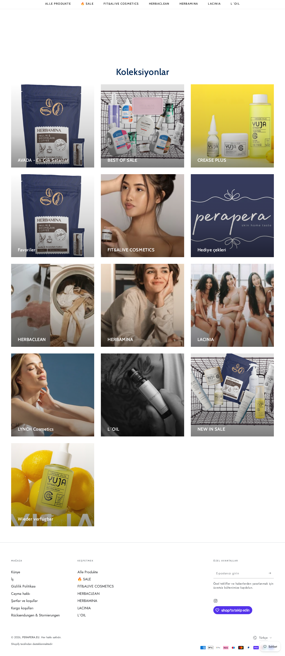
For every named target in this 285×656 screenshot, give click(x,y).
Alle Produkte (87, 572)
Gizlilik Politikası (23, 586)
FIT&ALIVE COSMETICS (95, 586)
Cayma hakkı (20, 593)
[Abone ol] (271, 573)
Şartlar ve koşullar (24, 600)
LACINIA (84, 608)
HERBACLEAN (88, 593)
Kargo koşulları (22, 608)
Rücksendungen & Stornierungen (35, 615)
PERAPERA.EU (30, 637)
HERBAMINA (87, 600)
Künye (15, 572)
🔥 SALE (84, 579)
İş (12, 579)
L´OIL (81, 615)
